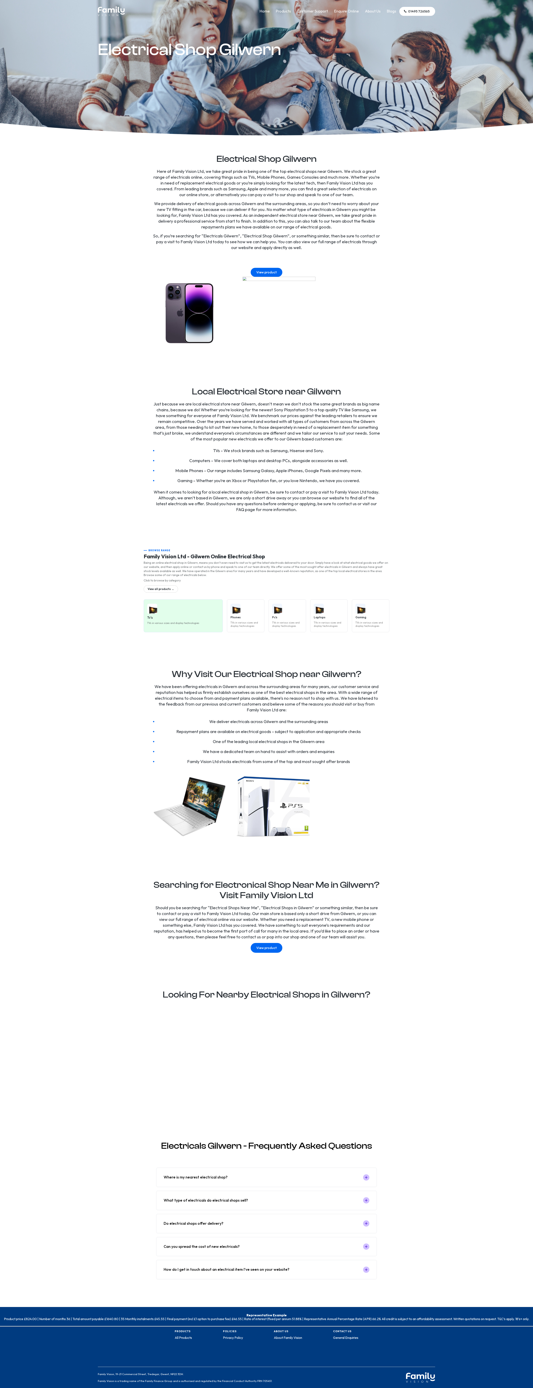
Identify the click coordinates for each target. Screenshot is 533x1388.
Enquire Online (346, 11)
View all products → (161, 589)
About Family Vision (288, 1338)
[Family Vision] (111, 8)
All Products (183, 1338)
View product (266, 272)
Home (265, 11)
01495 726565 (419, 11)
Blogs (391, 11)
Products (283, 11)
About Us (373, 11)
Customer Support (312, 11)
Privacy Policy (233, 1338)
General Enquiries (345, 1338)
